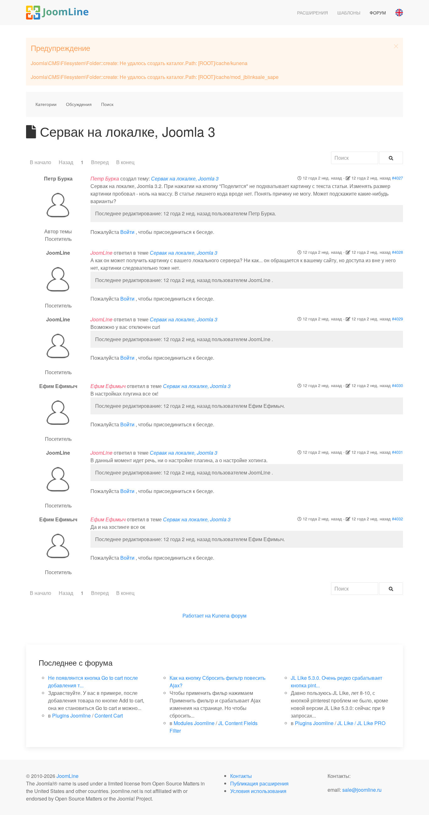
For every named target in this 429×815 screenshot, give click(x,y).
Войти (127, 232)
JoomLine (68, 775)
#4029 (397, 319)
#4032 (397, 519)
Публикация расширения (259, 783)
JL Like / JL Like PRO (361, 723)
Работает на (196, 615)
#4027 (397, 178)
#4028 (397, 252)
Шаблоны (348, 12)
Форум (378, 12)
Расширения (312, 12)
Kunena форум (229, 615)
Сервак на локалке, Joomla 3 (185, 178)
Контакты (241, 775)
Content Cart (109, 715)
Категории (46, 104)
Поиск (107, 104)
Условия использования (258, 791)
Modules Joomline (194, 723)
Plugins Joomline (71, 715)
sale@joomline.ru (362, 789)
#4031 (397, 452)
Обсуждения (79, 104)
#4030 (397, 385)
